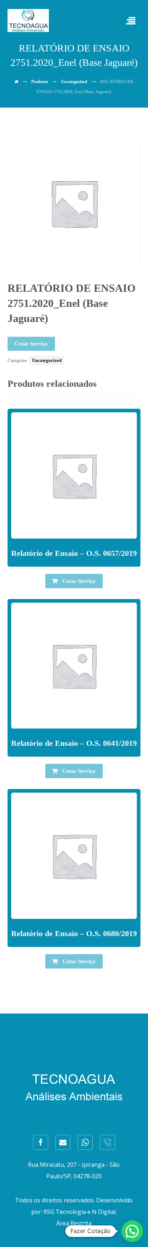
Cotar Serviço (31, 343)
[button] (132, 1231)
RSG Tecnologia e (67, 1212)
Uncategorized (46, 360)
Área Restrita (74, 1223)
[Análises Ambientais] (28, 20)
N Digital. (104, 1212)
